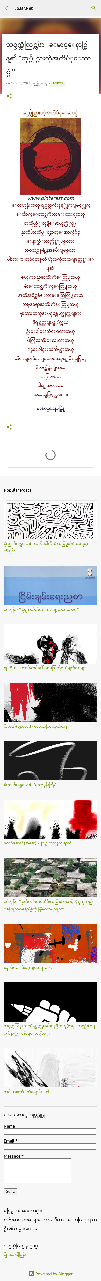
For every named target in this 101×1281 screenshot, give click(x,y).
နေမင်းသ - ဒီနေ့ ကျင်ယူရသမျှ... (28, 967)
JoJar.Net (24, 8)
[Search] (94, 8)
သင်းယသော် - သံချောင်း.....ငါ (26, 1092)
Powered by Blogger (53, 1273)
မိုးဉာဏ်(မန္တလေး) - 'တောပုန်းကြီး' (30, 785)
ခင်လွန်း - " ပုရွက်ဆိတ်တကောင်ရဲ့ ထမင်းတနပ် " (41, 609)
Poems (58, 83)
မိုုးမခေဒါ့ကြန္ (15, 1254)
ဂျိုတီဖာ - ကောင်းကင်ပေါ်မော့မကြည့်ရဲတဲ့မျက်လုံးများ (45, 668)
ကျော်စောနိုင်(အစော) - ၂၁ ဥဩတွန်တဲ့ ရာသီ (38, 843)
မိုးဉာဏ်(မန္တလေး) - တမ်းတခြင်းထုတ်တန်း (36, 726)
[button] (9, 96)
